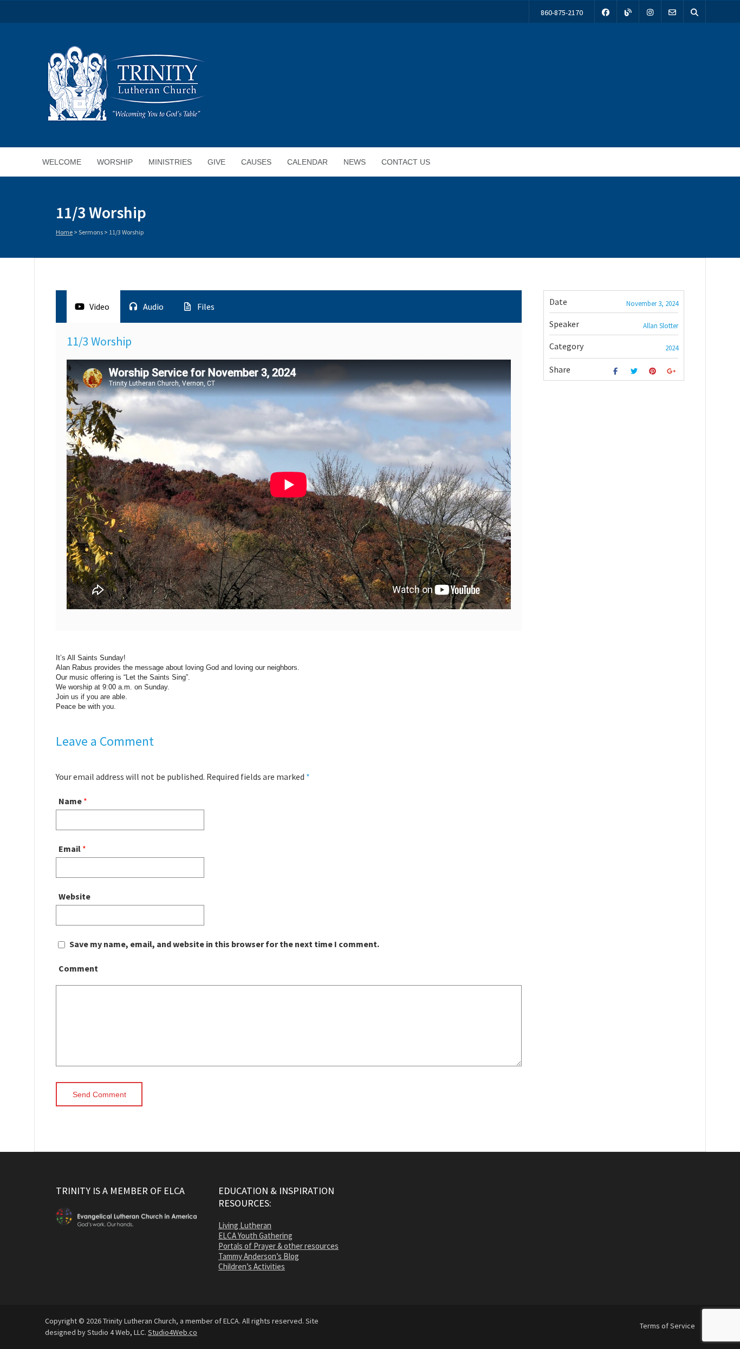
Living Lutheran (244, 1225)
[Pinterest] (654, 371)
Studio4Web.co (172, 1332)
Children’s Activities (251, 1266)
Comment (78, 968)
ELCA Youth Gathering (255, 1235)
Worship (115, 162)
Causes (256, 162)
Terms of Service (667, 1326)
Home (64, 232)
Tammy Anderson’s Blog (258, 1256)
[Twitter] (635, 371)
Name (70, 801)
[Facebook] (605, 12)
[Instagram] (650, 12)
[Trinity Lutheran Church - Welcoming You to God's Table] (126, 121)
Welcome (61, 162)
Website (74, 896)
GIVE (216, 162)
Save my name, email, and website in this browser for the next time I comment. (224, 944)
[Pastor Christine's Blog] (628, 12)
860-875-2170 (562, 12)
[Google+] (672, 371)
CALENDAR (307, 162)
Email (70, 848)
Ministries (170, 162)
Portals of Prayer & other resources (278, 1246)
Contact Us (405, 162)
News (354, 162)
